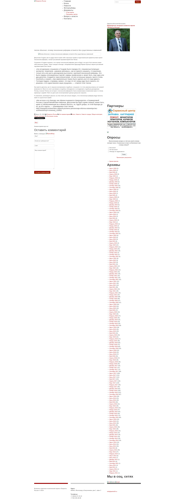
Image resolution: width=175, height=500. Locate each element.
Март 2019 (112, 337)
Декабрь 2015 (113, 411)
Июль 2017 (112, 375)
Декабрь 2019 (113, 319)
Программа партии (71, 14)
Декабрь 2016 (113, 388)
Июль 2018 (112, 352)
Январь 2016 (113, 409)
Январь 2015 (113, 432)
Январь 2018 (113, 363)
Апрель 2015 (113, 427)
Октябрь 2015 (113, 415)
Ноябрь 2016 (113, 390)
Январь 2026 (113, 180)
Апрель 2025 (113, 197)
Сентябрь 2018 (113, 348)
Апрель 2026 (113, 174)
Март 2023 (112, 245)
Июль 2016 (112, 398)
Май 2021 (112, 287)
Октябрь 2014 (113, 438)
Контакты (68, 19)
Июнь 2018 (112, 354)
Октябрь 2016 (113, 392)
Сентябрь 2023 (113, 233)
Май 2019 (112, 333)
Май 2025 (112, 195)
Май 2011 (112, 467)
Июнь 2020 (112, 308)
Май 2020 (112, 310)
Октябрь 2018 (113, 346)
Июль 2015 (112, 421)
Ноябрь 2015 (113, 413)
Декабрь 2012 (113, 459)
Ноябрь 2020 (113, 298)
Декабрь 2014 (113, 434)
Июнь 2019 (112, 331)
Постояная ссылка (52, 116)
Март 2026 (112, 176)
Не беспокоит (114, 149)
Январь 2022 (113, 272)
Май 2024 (112, 218)
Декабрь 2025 (113, 182)
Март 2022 (112, 268)
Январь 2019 (113, 340)
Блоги (66, 3)
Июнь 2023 (112, 239)
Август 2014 (112, 442)
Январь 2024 (113, 226)
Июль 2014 (112, 444)
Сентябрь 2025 (113, 187)
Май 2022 (112, 264)
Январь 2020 (113, 317)
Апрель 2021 (113, 289)
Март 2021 (112, 291)
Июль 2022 (112, 260)
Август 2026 (112, 168)
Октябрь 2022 (113, 254)
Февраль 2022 (113, 270)
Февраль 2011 (113, 473)
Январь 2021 (113, 295)
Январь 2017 (113, 386)
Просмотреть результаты (124, 157)
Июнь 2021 (112, 285)
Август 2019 (112, 327)
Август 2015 (112, 419)
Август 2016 (112, 396)
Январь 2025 (113, 203)
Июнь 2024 (112, 216)
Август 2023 (112, 235)
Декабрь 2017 (113, 365)
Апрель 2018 (113, 358)
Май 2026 (112, 172)
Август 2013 (112, 455)
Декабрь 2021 (113, 273)
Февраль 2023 (113, 247)
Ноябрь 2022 (113, 252)
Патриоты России (52, 114)
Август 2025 (112, 189)
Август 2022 (112, 258)
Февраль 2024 (113, 224)
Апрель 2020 (113, 312)
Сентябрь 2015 (113, 417)
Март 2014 (112, 452)
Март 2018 (112, 360)
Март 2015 (112, 429)
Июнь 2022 (112, 262)
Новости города (86, 114)
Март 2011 (112, 471)
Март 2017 (112, 383)
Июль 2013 (112, 457)
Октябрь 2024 (113, 208)
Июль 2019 (112, 329)
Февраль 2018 (113, 362)
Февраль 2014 (113, 453)
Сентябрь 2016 (113, 394)
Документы (68, 10)
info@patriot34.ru (112, 491)
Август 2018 (112, 350)
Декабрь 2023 (113, 227)
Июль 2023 (112, 237)
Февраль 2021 (113, 293)
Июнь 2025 (112, 193)
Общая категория (97, 114)
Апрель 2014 (113, 450)
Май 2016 (112, 402)
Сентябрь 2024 (113, 210)
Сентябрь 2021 (113, 279)
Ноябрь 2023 (113, 229)
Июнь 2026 (112, 170)
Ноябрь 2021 (113, 275)
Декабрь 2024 (113, 204)
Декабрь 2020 (113, 296)
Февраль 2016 (113, 408)
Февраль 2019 (113, 339)
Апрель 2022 (113, 266)
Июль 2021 (112, 283)
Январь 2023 (113, 249)
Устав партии (70, 12)
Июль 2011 (112, 465)
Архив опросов (113, 161)
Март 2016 (112, 406)
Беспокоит (113, 147)
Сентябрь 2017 (113, 371)
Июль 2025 (112, 191)
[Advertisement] (69, 35)
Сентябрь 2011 (113, 463)
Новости (67, 6)
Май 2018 (112, 356)
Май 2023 (112, 241)
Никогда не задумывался (117, 151)
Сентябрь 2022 (113, 256)
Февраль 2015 (113, 431)
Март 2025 (112, 199)
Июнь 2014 (112, 446)
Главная (67, 1)
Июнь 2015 (112, 423)
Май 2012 (112, 461)
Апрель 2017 (113, 381)
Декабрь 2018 (113, 342)
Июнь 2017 (112, 377)
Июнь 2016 (112, 400)
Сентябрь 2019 (113, 325)
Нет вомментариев (64, 114)
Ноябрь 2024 (113, 206)
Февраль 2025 (113, 201)
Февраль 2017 (113, 385)
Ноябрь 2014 (113, 436)
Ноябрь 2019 (113, 321)
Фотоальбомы (70, 8)
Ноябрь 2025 (113, 183)
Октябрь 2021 (113, 277)
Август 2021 (112, 281)
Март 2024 (112, 222)
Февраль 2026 (113, 178)
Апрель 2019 (113, 335)
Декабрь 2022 (113, 250)
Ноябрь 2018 (113, 344)
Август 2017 (112, 373)
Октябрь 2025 (113, 185)
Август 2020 (112, 304)
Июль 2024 (112, 214)
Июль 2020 (112, 306)
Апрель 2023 (113, 243)
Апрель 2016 (113, 404)
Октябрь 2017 (113, 369)
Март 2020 (112, 314)
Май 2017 (112, 379)
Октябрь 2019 (113, 323)
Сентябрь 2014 (113, 440)
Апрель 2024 (113, 220)
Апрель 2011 (113, 469)
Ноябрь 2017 (113, 367)
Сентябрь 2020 (113, 302)
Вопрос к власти (71, 16)
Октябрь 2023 (113, 231)
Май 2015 (112, 425)
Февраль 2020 (113, 316)
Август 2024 (112, 212)
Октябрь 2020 (113, 300)
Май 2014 (112, 448)
